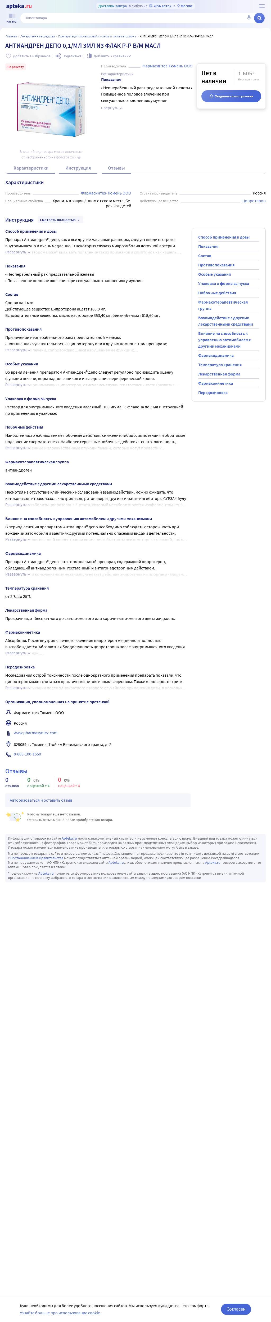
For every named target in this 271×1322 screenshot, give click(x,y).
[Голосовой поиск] (249, 18)
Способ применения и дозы (224, 237)
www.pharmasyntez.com (35, 732)
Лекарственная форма (219, 374)
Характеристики (31, 168)
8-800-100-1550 (27, 754)
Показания (208, 246)
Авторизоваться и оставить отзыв (41, 800)
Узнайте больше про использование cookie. (60, 1312)
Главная (11, 36)
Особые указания (214, 274)
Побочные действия (217, 292)
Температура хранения (220, 364)
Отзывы (116, 168)
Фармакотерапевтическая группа (223, 305)
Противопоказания (216, 264)
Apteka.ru (69, 838)
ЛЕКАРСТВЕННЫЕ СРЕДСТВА (37, 36)
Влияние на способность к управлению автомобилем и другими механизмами (224, 340)
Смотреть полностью (58, 219)
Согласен (236, 1309)
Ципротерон (254, 200)
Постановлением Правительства (36, 858)
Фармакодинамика (216, 355)
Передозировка (213, 392)
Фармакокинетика (215, 383)
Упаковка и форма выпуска (223, 283)
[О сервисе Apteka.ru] (262, 6)
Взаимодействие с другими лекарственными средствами (225, 321)
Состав (204, 255)
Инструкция (78, 168)
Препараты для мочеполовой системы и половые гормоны (97, 36)
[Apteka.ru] (18, 6)
